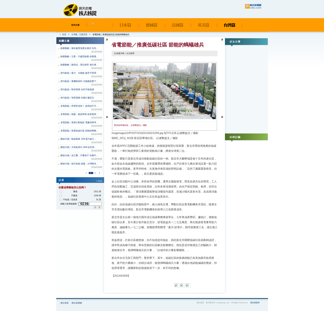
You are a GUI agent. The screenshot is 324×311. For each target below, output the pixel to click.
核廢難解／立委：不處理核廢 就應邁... (79, 56)
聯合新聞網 (77, 303)
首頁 (64, 34)
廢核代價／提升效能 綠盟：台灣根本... (79, 163)
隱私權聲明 (255, 303)
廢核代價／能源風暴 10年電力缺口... (78, 139)
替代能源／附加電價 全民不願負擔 (77, 89)
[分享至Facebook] (177, 285)
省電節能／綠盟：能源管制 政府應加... (79, 114)
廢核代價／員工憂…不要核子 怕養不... (79, 155)
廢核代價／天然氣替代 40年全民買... (78, 147)
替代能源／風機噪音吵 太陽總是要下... (79, 81)
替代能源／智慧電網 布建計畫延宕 (77, 97)
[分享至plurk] (183, 285)
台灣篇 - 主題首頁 (79, 34)
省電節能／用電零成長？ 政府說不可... (79, 106)
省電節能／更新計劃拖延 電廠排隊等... (79, 122)
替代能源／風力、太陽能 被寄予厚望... (79, 73)
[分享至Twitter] (188, 285)
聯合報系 (65, 303)
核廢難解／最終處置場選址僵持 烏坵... (79, 48)
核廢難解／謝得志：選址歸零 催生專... (79, 64)
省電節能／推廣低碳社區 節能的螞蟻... (79, 130)
